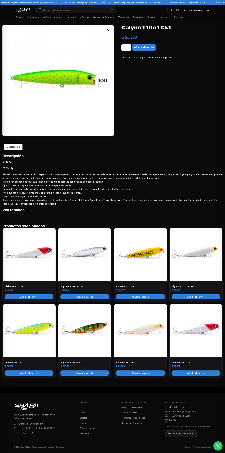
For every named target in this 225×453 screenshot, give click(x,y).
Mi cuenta (84, 433)
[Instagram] (177, 10)
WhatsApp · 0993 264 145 (30, 423)
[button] (108, 30)
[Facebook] (171, 10)
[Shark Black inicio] (22, 10)
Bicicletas (178, 17)
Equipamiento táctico (143, 17)
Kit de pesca (33, 17)
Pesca (19, 17)
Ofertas (83, 417)
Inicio (82, 407)
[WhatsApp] (184, 10)
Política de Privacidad (132, 423)
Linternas (163, 17)
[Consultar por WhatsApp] (218, 446)
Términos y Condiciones (133, 417)
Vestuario (123, 17)
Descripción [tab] (13, 146)
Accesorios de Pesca (78, 17)
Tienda (83, 412)
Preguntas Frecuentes (132, 407)
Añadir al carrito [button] (29, 297)
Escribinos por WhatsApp (181, 433)
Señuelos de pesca (52, 17)
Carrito (83, 423)
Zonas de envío (129, 412)
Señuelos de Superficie (161, 57)
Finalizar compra (87, 428)
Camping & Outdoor (103, 17)
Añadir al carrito (144, 47)
